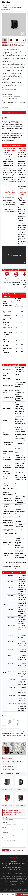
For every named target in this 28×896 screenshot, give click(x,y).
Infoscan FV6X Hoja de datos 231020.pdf (12, 109)
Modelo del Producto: (7, 89)
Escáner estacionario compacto (10, 766)
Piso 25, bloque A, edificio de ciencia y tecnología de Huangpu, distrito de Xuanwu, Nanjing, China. (14, 864)
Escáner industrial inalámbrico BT (11, 875)
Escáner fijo (20, 761)
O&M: (3, 94)
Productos (8, 5)
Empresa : (5, 832)
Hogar (2, 5)
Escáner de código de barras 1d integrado (14, 873)
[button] (25, 40)
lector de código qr (17, 878)
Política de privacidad (17, 850)
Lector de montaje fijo (9, 761)
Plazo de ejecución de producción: (11, 96)
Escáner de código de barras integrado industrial (10, 769)
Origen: (4, 92)
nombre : (4, 817)
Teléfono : (5, 822)
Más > (25, 773)
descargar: (5, 107)
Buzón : (4, 827)
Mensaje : (5, 838)
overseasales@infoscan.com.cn (16, 867)
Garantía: (4, 105)
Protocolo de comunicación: (9, 101)
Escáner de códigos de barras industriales (10, 764)
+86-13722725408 (17, 869)
